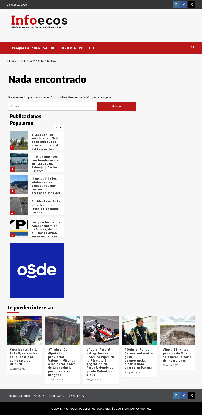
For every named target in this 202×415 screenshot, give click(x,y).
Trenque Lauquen (25, 48)
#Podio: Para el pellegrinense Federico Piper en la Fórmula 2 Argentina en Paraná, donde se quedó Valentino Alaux (100, 362)
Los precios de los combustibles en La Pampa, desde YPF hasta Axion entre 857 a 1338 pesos (45, 231)
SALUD (48, 48)
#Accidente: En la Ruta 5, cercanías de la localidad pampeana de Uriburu (24, 357)
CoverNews (122, 408)
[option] (37, 142)
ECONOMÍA (66, 48)
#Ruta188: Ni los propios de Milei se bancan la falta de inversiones (177, 355)
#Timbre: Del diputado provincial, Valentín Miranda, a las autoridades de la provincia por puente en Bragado (62, 362)
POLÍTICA (87, 48)
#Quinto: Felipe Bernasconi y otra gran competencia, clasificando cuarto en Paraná (139, 359)
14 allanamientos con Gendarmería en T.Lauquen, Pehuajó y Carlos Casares (44, 164)
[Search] (192, 47)
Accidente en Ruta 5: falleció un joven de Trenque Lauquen (45, 207)
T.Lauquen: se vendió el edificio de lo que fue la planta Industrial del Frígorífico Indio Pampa (45, 144)
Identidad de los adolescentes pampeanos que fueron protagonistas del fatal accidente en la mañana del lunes (45, 191)
